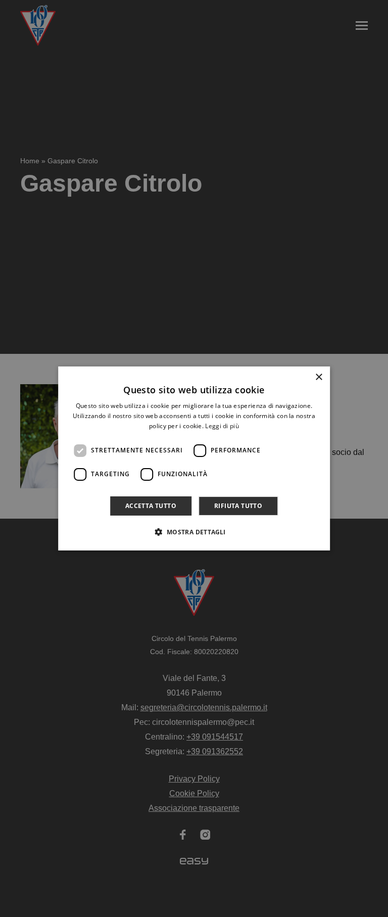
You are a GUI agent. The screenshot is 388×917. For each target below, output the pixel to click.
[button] (193, 532)
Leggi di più (222, 426)
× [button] (318, 377)
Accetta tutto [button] (150, 505)
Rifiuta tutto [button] (238, 505)
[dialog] (194, 458)
